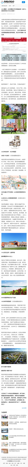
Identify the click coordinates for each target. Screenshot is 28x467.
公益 (11, 465)
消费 (24, 463)
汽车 (21, 463)
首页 (10, 5)
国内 (10, 463)
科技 (13, 463)
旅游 (17, 465)
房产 (14, 5)
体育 (14, 465)
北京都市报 (3, 13)
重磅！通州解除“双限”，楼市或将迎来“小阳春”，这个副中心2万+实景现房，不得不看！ (17, 444)
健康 (18, 463)
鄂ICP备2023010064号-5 (12, 457)
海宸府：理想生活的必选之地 (16, 429)
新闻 (7, 463)
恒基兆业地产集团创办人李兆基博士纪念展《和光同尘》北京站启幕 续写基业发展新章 (18, 417)
